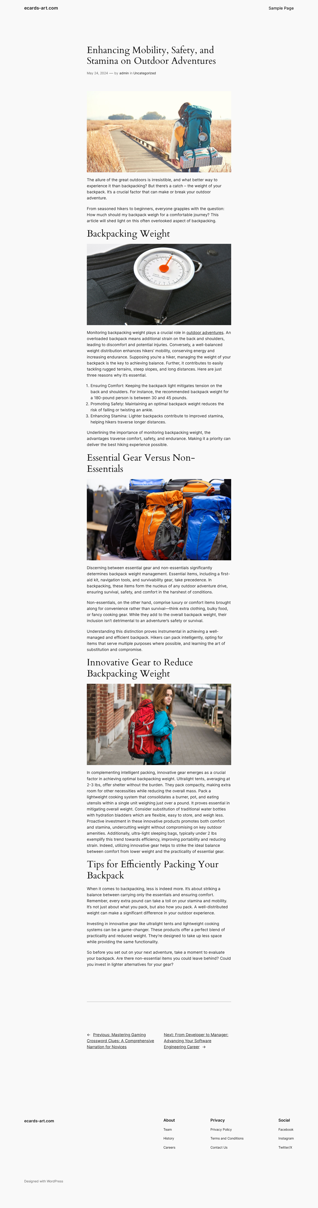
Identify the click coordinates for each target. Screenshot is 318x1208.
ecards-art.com (41, 8)
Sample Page (281, 8)
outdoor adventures (204, 332)
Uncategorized (144, 73)
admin (124, 73)
